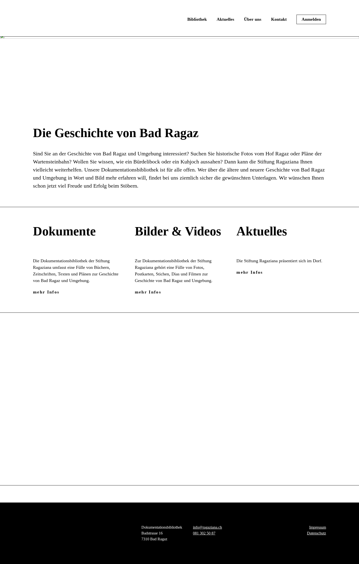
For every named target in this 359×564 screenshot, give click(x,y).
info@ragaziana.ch (207, 527)
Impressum (317, 527)
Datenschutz (316, 533)
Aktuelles (225, 19)
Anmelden (311, 19)
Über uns (252, 19)
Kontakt (279, 19)
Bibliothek (197, 19)
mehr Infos (46, 292)
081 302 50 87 (204, 533)
